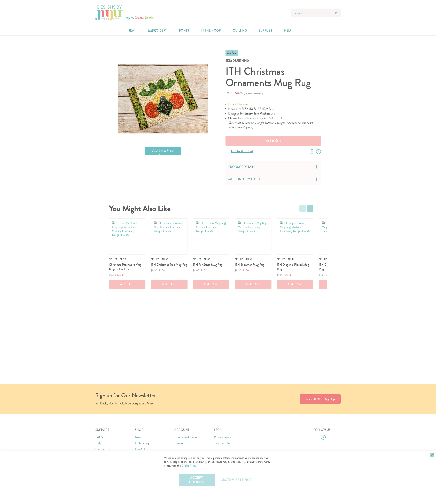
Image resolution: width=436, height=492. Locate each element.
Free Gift (140, 449)
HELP (288, 30)
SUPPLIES (265, 30)
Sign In (178, 443)
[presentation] (310, 208)
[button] (308, 30)
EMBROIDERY (157, 30)
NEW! (131, 30)
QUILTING (240, 30)
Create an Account (186, 437)
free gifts (243, 118)
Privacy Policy (222, 437)
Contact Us (102, 449)
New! (138, 437)
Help (98, 443)
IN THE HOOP (211, 30)
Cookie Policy (189, 466)
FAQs (99, 437)
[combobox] (311, 13)
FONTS (184, 30)
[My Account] (302, 30)
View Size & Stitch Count (163, 152)
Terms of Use (222, 443)
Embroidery (142, 443)
